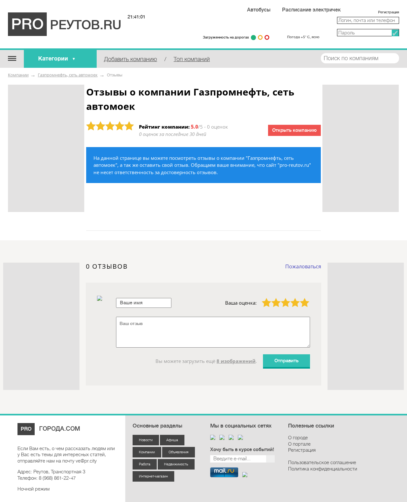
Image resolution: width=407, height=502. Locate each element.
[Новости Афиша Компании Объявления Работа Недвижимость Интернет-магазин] (12, 58)
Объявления (179, 452)
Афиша (172, 440)
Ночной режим (33, 489)
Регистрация (388, 12)
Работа (144, 464)
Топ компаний (192, 59)
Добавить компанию (130, 59)
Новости (146, 440)
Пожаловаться (303, 266)
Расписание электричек (311, 10)
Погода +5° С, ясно (303, 37)
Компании (18, 75)
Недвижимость (176, 464)
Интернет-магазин (153, 476)
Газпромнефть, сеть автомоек (68, 75)
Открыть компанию (294, 130)
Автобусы (259, 10)
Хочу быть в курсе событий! (242, 449)
